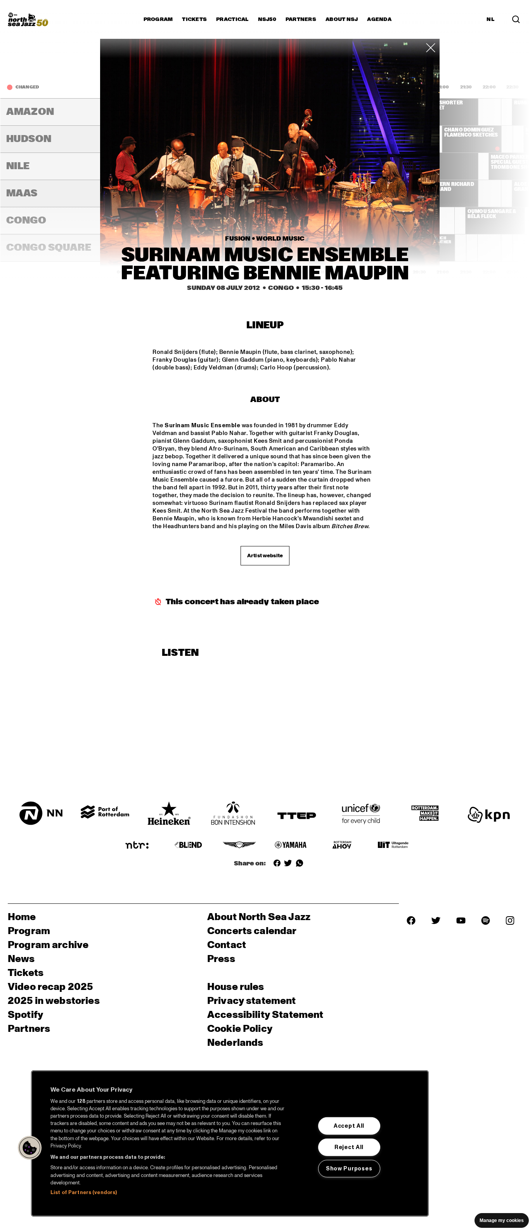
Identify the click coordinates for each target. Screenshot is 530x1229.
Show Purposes (349, 1168)
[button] (29, 1147)
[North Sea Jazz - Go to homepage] (28, 19)
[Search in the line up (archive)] (516, 19)
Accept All (349, 1126)
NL (490, 19)
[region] (230, 1143)
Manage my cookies (502, 1220)
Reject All (349, 1147)
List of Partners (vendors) (83, 1192)
